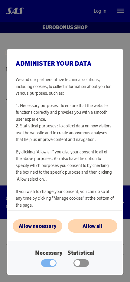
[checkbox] (81, 264)
